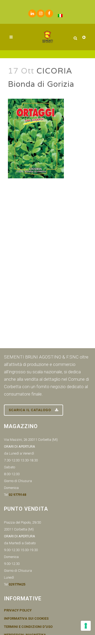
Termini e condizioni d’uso (28, 627)
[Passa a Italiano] (60, 15)
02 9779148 (17, 495)
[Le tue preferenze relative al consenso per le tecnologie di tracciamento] (86, 626)
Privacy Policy (18, 610)
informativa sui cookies (26, 618)
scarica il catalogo (30, 410)
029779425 (17, 584)
